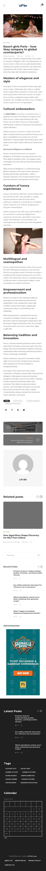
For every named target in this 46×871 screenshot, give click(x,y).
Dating (6, 42)
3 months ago (16, 542)
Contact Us (9, 865)
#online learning (11, 779)
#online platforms (28, 779)
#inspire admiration (33, 401)
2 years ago (11, 56)
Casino (29, 438)
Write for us (20, 860)
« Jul (5, 838)
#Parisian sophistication (13, 403)
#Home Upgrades (11, 775)
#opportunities (10, 782)
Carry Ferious (7, 542)
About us (8, 860)
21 (28, 824)
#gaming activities (11, 772)
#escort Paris (17, 401)
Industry (17, 425)
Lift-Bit (5, 56)
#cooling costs (10, 768)
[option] (23, 522)
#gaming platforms (28, 772)
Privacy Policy (34, 860)
